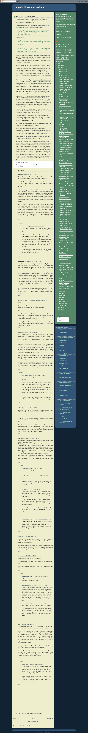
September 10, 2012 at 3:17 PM (42, 475)
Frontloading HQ (63, 355)
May (60, 297)
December (62, 69)
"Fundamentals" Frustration (66, 168)
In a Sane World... (63, 157)
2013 (59, 66)
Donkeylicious (63, 340)
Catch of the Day (63, 95)
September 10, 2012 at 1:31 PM (34, 468)
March (61, 301)
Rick (19, 536)
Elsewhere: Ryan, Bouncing (66, 223)
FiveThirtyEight (63, 353)
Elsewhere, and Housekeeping (66, 108)
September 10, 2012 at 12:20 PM (36, 226)
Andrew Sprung (63, 332)
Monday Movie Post (64, 274)
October (61, 73)
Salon (59, 34)
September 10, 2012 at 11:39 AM (29, 332)
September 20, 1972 (64, 151)
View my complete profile (64, 44)
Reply (19, 219)
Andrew (20, 174)
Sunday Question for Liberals (66, 79)
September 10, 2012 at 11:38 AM (38, 300)
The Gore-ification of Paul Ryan (67, 261)
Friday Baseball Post (64, 77)
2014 (59, 63)
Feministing (62, 350)
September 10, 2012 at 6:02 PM (37, 664)
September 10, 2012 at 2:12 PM (28, 536)
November (62, 71)
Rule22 (61, 393)
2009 (59, 312)
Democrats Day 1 (63, 265)
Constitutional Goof (64, 197)
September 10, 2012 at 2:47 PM (28, 556)
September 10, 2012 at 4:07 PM (29, 624)
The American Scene (64, 400)
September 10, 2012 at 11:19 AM (30, 174)
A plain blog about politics (30, 7)
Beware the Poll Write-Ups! (65, 163)
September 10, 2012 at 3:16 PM (42, 576)
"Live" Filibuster (60, 55)
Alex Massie (62, 330)
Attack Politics (60, 57)
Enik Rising (62, 342)
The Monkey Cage (64, 409)
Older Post (50, 718)
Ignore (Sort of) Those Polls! (25, 16)
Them (61, 54)
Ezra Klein (62, 348)
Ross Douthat (63, 390)
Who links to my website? (44, 732)
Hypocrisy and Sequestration (66, 158)
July (60, 293)
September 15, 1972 (64, 181)
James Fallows (63, 360)
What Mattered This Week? (66, 87)
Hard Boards (59, 52)
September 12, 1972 (64, 201)
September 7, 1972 (63, 244)
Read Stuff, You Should (65, 97)
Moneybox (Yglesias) (65, 377)
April (60, 299)
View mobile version (33, 721)
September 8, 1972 (63, 240)
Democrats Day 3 (63, 251)
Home (33, 718)
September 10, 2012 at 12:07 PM (30, 408)
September (62, 75)
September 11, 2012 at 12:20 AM (43, 519)
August (61, 291)
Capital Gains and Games (66, 337)
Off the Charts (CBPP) (65, 382)
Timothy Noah (63, 418)
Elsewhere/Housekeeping (65, 85)
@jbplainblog (63, 26)
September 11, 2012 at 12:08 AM (32, 489)
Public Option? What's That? (66, 267)
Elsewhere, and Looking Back (66, 276)
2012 (59, 68)
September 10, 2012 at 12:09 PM (37, 375)
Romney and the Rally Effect (66, 210)
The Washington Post (64, 31)
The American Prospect (64, 37)
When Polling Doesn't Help (62, 59)
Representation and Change (66, 143)
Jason (19, 332)
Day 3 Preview (62, 253)
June (60, 295)
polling (21, 166)
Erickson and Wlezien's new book (42, 80)
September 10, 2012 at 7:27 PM (39, 585)
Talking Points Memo (65, 398)
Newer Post (16, 718)
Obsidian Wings (63, 380)
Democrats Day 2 (63, 259)
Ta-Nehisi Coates (63, 395)
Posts (60, 317)
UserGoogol (25, 375)
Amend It (58, 50)
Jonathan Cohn (63, 365)
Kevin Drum (62, 371)
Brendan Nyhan (63, 335)
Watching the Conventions (65, 246)
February (61, 303)
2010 (59, 310)
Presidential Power (64, 387)
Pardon (58, 54)
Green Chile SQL (26, 585)
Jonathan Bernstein (23, 300)
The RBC (61, 416)
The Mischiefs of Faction (66, 407)
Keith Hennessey (63, 368)
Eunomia (61, 345)
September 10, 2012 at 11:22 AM (32, 261)
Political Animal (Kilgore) (66, 385)
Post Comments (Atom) (26, 725)
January (61, 305)
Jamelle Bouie (63, 358)
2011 (59, 308)
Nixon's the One (63, 92)
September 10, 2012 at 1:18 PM (33, 438)
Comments (61, 320)
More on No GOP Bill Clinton (66, 255)
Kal (18, 556)
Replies (21, 223)
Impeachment (59, 49)
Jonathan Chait (63, 363)
